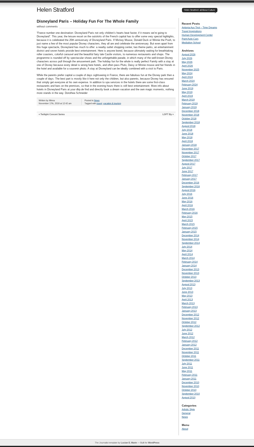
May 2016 (187, 201)
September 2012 (191, 326)
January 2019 (189, 107)
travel (99, 103)
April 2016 (187, 205)
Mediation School (191, 42)
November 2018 (190, 114)
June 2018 (187, 133)
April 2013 (187, 299)
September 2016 (191, 186)
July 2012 (187, 329)
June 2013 (187, 292)
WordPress (153, 442)
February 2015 (190, 228)
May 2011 (187, 371)
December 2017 (190, 148)
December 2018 (190, 111)
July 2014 (187, 246)
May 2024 (187, 73)
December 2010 (190, 382)
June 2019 (187, 88)
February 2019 (190, 103)
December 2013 (190, 269)
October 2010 (189, 390)
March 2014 (188, 258)
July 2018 (187, 130)
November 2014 (190, 239)
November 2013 (190, 273)
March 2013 (188, 303)
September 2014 (191, 243)
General (186, 413)
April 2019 (187, 96)
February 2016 (190, 212)
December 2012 (190, 314)
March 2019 (188, 99)
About (185, 429)
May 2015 (187, 216)
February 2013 (190, 307)
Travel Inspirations (192, 31)
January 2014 (189, 265)
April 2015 (187, 220)
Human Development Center (197, 35)
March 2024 (188, 81)
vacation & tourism (112, 103)
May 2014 (187, 250)
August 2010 (188, 397)
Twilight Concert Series (52, 114)
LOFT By (167, 114)
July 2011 (187, 363)
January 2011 (189, 378)
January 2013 (189, 311)
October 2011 (189, 356)
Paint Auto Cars (190, 38)
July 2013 (187, 288)
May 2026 (187, 62)
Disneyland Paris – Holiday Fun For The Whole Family (88, 21)
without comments (47, 26)
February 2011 (189, 375)
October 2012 (189, 322)
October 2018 (189, 118)
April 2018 (187, 141)
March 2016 (188, 209)
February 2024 (190, 84)
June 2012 (187, 333)
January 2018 (189, 145)
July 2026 (187, 58)
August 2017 (188, 163)
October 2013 (189, 277)
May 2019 (187, 92)
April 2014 (187, 254)
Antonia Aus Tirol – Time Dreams (199, 27)
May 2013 (187, 295)
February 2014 (190, 262)
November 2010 (190, 386)
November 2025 (190, 69)
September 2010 (191, 393)
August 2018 (188, 126)
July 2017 (187, 167)
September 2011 (191, 360)
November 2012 (190, 318)
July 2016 (187, 194)
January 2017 (189, 179)
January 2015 (189, 231)
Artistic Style (188, 409)
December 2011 (190, 348)
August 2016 (188, 190)
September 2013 (191, 280)
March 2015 (188, 224)
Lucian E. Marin (129, 442)
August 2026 (188, 54)
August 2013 (188, 284)
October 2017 (189, 156)
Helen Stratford (55, 9)
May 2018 (187, 137)
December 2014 (190, 235)
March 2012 (188, 337)
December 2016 (190, 182)
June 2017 (187, 171)
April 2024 (187, 77)
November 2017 (190, 152)
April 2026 (187, 65)
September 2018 (191, 122)
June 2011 (187, 367)
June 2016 (187, 197)
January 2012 (189, 344)
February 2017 (190, 175)
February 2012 (190, 341)
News (97, 100)
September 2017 (191, 160)
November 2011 (190, 352)
